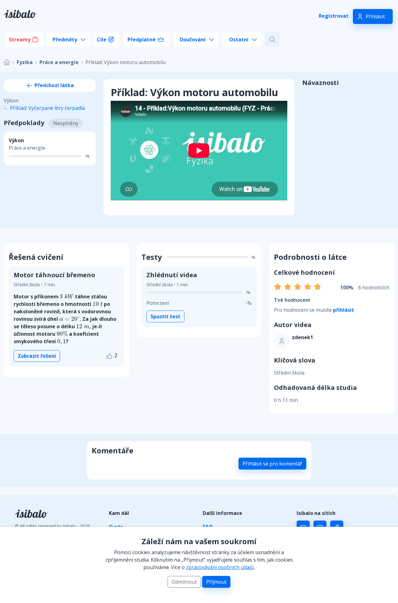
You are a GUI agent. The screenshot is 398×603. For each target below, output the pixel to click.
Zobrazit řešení (37, 356)
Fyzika (25, 62)
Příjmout (216, 581)
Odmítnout (184, 581)
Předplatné (141, 39)
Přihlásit (375, 16)
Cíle (101, 39)
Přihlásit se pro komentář (272, 463)
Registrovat (334, 15)
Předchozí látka (53, 85)
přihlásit (343, 309)
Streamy (19, 39)
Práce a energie (59, 62)
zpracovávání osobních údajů (220, 567)
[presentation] (67, 296)
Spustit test (165, 316)
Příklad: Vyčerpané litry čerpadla (47, 108)
